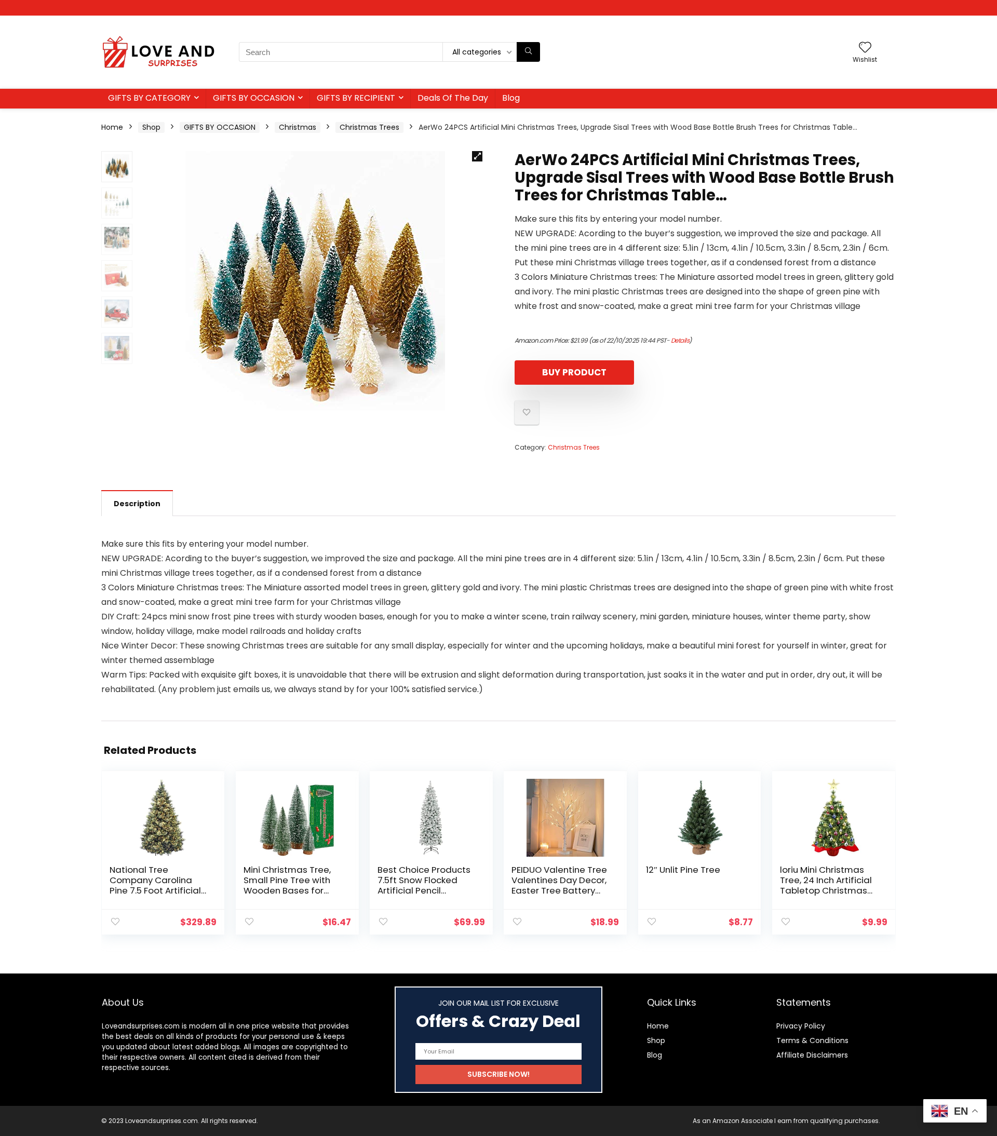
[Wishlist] (865, 48)
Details (680, 340)
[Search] (528, 52)
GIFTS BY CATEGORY (149, 98)
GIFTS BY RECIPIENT (356, 98)
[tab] (137, 503)
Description (137, 503)
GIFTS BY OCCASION (253, 98)
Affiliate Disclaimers (812, 1055)
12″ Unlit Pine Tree (683, 869)
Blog (511, 98)
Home (112, 127)
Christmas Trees (369, 127)
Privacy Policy (800, 1026)
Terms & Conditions (812, 1040)
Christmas (297, 127)
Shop (151, 127)
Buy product (574, 372)
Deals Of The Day (452, 98)
